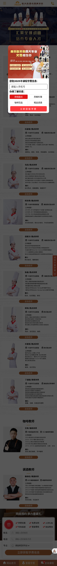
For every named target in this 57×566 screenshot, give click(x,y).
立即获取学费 (28, 109)
